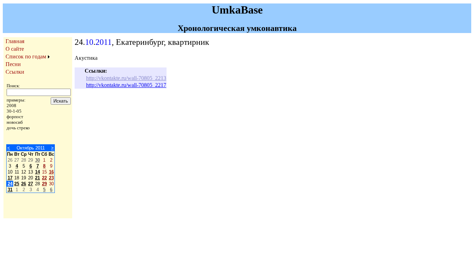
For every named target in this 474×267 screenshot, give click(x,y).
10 (89, 42)
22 (44, 177)
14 (37, 172)
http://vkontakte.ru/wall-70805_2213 (126, 78)
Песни (13, 64)
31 (10, 189)
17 (10, 177)
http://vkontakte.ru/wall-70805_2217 (126, 85)
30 (37, 160)
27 (30, 183)
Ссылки (15, 72)
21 (37, 177)
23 (51, 177)
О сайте (15, 49)
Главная (15, 41)
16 (51, 172)
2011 (103, 42)
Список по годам (26, 56)
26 (23, 183)
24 (10, 183)
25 (16, 183)
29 (44, 183)
